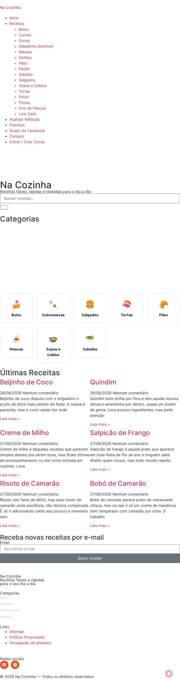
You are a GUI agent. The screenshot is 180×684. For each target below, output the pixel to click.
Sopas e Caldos (33, 85)
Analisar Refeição (24, 119)
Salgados (27, 80)
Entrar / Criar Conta (27, 141)
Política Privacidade (27, 637)
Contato (16, 136)
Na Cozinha (10, 7)
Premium (17, 125)
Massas (25, 51)
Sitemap (16, 631)
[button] (90, 147)
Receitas (16, 23)
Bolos (24, 29)
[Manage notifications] (169, 673)
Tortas (24, 91)
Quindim (103, 382)
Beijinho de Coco (26, 382)
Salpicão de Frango (120, 433)
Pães (23, 63)
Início (14, 17)
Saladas (26, 74)
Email (5, 542)
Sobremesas (9, 610)
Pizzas (24, 102)
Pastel (24, 68)
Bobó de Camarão (118, 483)
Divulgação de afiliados (30, 642)
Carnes (25, 35)
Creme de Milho (24, 433)
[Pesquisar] (4, 207)
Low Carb (27, 113)
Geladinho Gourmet (36, 46)
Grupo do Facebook (27, 130)
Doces (24, 40)
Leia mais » (10, 418)
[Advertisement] (90, 258)
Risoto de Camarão (30, 483)
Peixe (23, 96)
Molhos (25, 57)
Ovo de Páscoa (32, 108)
